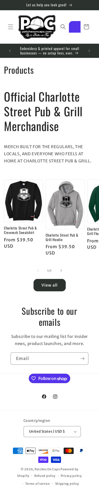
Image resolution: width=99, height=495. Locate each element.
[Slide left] (38, 270)
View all (49, 285)
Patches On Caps (47, 469)
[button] (10, 27)
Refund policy (44, 476)
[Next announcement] (89, 51)
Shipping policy (67, 484)
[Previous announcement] (10, 51)
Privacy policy (71, 476)
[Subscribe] (82, 358)
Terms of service (37, 484)
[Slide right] (61, 270)
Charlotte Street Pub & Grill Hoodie (62, 237)
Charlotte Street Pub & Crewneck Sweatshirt (20, 230)
